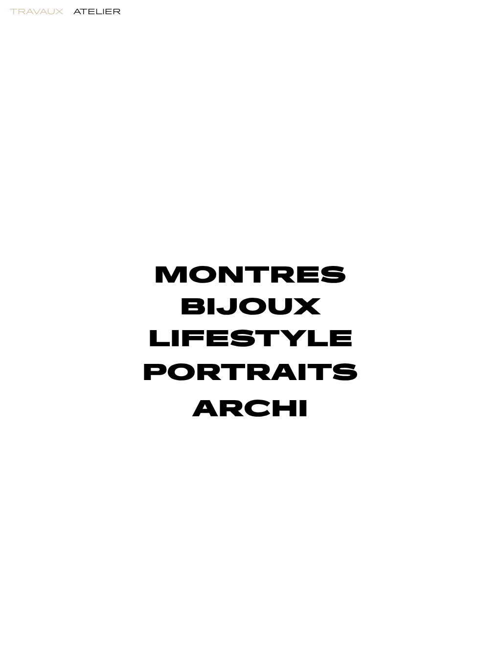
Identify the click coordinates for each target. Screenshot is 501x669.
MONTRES (250, 275)
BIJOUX (250, 307)
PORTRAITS (250, 372)
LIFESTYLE (250, 339)
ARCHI (250, 409)
